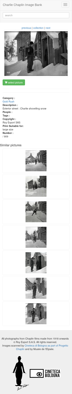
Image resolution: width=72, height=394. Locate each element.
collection (38, 28)
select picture (15, 82)
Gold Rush (8, 101)
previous (26, 28)
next (48, 28)
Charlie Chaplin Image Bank (22, 4)
